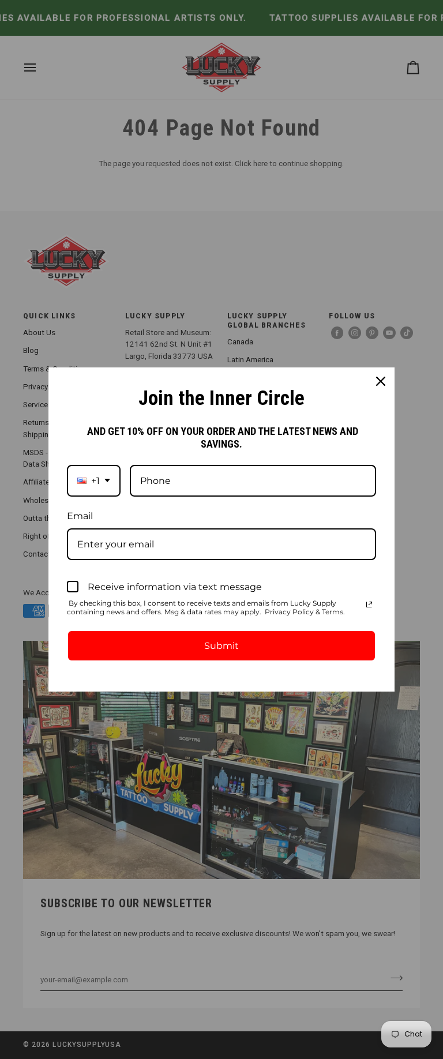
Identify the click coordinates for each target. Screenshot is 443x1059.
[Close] (381, 381)
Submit (221, 645)
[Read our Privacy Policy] (369, 604)
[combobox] (94, 481)
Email (80, 515)
